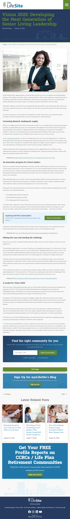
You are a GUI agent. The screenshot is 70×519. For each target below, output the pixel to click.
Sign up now (35, 384)
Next (63, 394)
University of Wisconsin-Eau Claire (17, 287)
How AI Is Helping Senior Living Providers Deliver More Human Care (56, 429)
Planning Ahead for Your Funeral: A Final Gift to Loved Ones (12, 427)
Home (5, 44)
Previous (7, 394)
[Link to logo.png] (35, 516)
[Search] (66, 4)
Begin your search (35, 475)
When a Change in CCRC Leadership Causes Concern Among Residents (35, 278)
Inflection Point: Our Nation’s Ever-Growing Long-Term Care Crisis (34, 158)
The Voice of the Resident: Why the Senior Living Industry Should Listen (35, 233)
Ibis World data (55, 125)
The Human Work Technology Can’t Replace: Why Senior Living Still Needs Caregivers (33, 430)
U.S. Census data (43, 99)
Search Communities (55, 218)
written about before (13, 138)
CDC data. (62, 128)
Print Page (35, 369)
